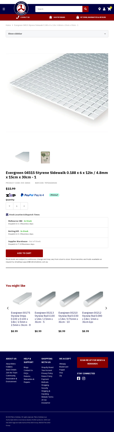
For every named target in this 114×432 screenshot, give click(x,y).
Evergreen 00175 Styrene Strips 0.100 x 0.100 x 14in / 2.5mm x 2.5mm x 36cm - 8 (21, 318)
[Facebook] (78, 378)
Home (8, 25)
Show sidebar (15, 33)
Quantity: (10, 200)
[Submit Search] (85, 9)
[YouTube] (89, 378)
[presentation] (8, 308)
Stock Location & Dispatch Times (24, 215)
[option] (23, 17)
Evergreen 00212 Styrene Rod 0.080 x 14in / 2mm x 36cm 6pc (92, 317)
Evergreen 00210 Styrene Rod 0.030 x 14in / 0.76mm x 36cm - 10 (68, 317)
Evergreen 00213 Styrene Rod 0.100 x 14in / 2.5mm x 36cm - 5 (45, 317)
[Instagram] (83, 378)
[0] (109, 9)
